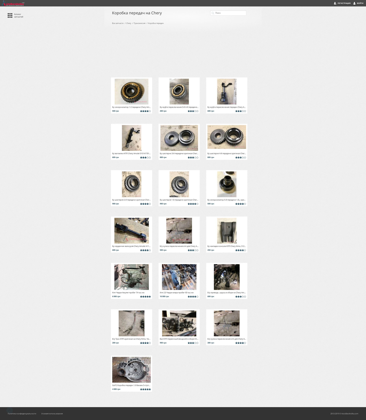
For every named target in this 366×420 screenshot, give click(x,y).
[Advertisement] (183, 51)
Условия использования (52, 413)
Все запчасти (118, 23)
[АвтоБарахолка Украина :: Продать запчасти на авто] (12, 3)
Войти (360, 3)
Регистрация (344, 3)
